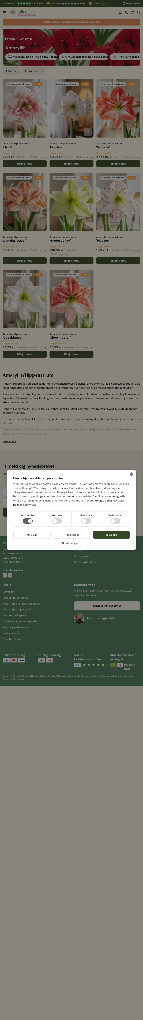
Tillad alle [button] (111, 534)
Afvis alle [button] (32, 535)
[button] (71, 545)
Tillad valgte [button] (71, 534)
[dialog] (71, 510)
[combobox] (131, 474)
